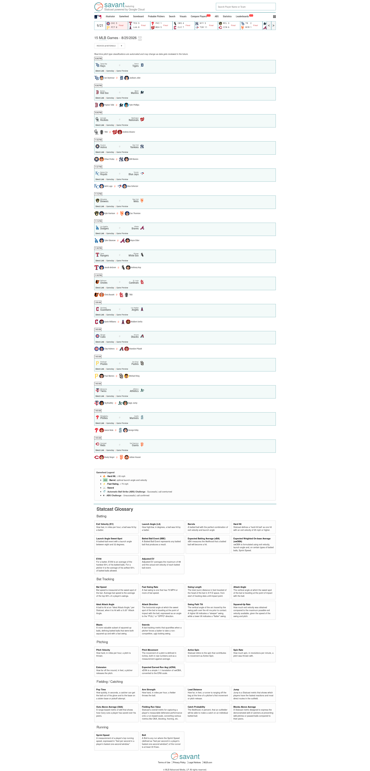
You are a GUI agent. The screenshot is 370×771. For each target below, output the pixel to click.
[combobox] (246, 6)
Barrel (112, 480)
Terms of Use (164, 762)
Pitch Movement (150, 649)
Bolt (144, 735)
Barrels (191, 524)
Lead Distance (195, 689)
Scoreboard (138, 16)
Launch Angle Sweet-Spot (109, 538)
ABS (217, 16)
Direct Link (100, 71)
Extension (101, 667)
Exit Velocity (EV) (105, 524)
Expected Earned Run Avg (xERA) (159, 667)
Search (172, 16)
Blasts (99, 624)
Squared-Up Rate (241, 604)
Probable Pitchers (156, 16)
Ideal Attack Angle (105, 604)
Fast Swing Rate (150, 586)
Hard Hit (111, 476)
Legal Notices (194, 762)
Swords (146, 624)
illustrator (110, 16)
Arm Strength (149, 689)
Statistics (227, 16)
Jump (236, 689)
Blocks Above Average (244, 706)
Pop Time (101, 689)
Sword (110, 487)
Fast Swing (113, 483)
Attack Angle (239, 586)
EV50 (98, 558)
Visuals (183, 16)
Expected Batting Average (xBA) (204, 538)
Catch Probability (196, 706)
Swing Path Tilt (195, 604)
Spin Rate (238, 649)
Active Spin (193, 649)
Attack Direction (150, 604)
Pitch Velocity (103, 649)
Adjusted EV (148, 558)
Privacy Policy (179, 762)
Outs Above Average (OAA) (109, 706)
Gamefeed (124, 16)
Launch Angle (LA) (151, 524)
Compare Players (199, 16)
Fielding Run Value (151, 706)
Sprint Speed (102, 735)
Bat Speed (101, 586)
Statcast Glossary (115, 508)
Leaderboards (244, 16)
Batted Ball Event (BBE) (153, 538)
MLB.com (208, 762)
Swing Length (195, 586)
